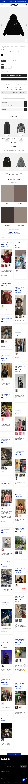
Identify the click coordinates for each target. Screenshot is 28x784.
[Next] (26, 25)
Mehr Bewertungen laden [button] (14, 754)
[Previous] (1, 25)
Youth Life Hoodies (6, 483)
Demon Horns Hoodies (7, 283)
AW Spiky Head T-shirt (7, 242)
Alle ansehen (13, 146)
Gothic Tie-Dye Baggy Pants (7, 138)
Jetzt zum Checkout (14, 79)
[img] (14, 232)
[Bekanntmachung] (14, 1)
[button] (14, 51)
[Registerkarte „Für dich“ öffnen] (23, 779)
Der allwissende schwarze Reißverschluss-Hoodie (13, 172)
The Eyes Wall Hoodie (21, 568)
